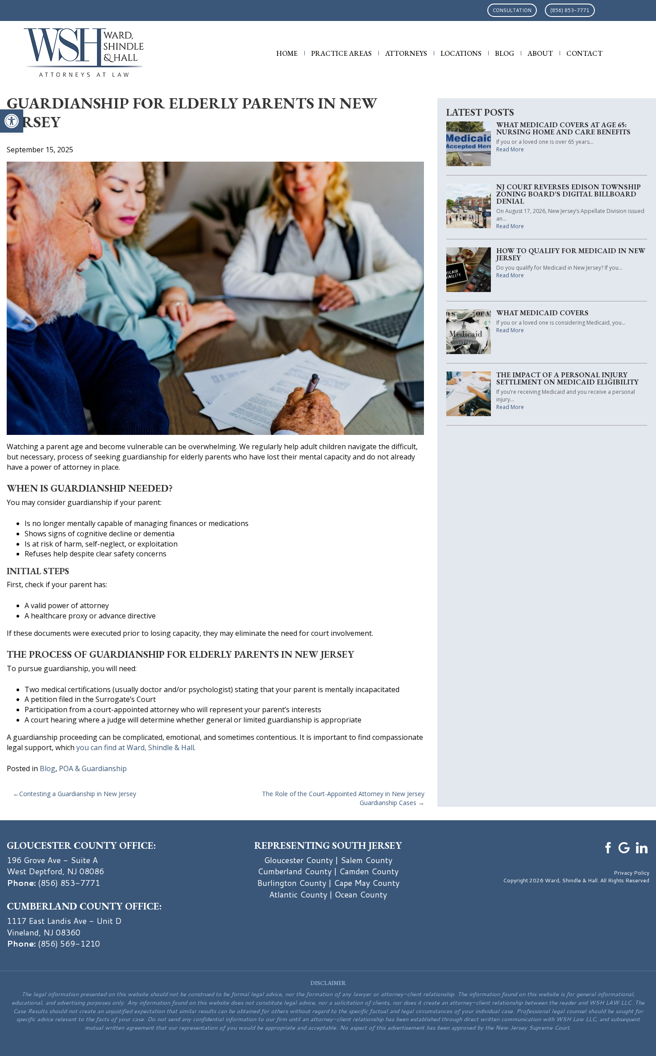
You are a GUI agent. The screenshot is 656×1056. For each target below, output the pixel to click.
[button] (11, 121)
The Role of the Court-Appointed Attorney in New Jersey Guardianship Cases (343, 798)
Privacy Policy (631, 873)
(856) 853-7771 (570, 10)
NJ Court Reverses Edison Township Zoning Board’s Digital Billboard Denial (568, 194)
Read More (510, 149)
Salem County (366, 860)
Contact (584, 53)
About (540, 53)
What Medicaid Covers (542, 312)
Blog (504, 53)
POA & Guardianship (93, 768)
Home (287, 53)
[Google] (624, 846)
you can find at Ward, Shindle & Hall (135, 747)
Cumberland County (294, 871)
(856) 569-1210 (69, 943)
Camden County (369, 871)
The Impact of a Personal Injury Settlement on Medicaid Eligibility (567, 378)
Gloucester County (298, 860)
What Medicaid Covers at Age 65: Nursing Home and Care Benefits (563, 128)
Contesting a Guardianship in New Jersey (77, 793)
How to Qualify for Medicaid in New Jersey (570, 254)
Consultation (512, 10)
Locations (461, 53)
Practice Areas (341, 53)
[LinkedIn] (641, 846)
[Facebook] (606, 846)
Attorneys (406, 53)
